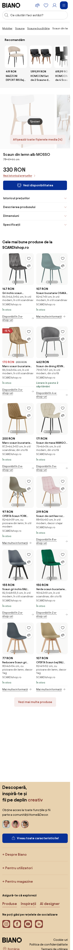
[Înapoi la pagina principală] (11, 5)
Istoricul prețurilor (16, 198)
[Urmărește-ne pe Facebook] (17, 924)
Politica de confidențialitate (49, 944)
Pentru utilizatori (19, 868)
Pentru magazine (19, 881)
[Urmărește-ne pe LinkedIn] (39, 924)
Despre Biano (16, 854)
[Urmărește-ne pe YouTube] (28, 924)
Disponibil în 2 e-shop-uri (12, 468)
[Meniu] (64, 5)
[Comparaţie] (29, 266)
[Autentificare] (54, 5)
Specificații (11, 224)
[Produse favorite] (46, 5)
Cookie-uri (60, 939)
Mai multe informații (49, 316)
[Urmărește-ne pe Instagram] (6, 924)
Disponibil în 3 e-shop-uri (12, 318)
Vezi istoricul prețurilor (17, 175)
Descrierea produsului (19, 207)
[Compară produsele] (37, 5)
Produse (9, 903)
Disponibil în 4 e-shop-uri (46, 395)
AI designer (50, 903)
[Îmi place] (29, 258)
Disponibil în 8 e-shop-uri (46, 541)
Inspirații (28, 903)
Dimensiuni (11, 215)
